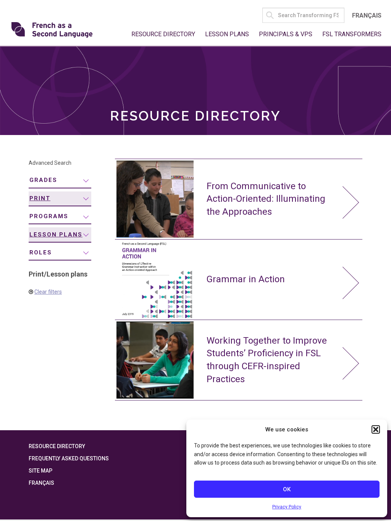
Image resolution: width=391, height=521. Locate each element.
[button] (376, 429)
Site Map (40, 471)
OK (287, 489)
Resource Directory (163, 34)
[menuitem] (60, 180)
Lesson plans (55, 234)
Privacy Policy (286, 507)
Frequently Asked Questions (69, 458)
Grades (43, 180)
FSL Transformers (351, 34)
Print (39, 198)
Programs (48, 216)
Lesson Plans (227, 34)
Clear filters (48, 292)
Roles (40, 252)
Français (366, 15)
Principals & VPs (285, 34)
